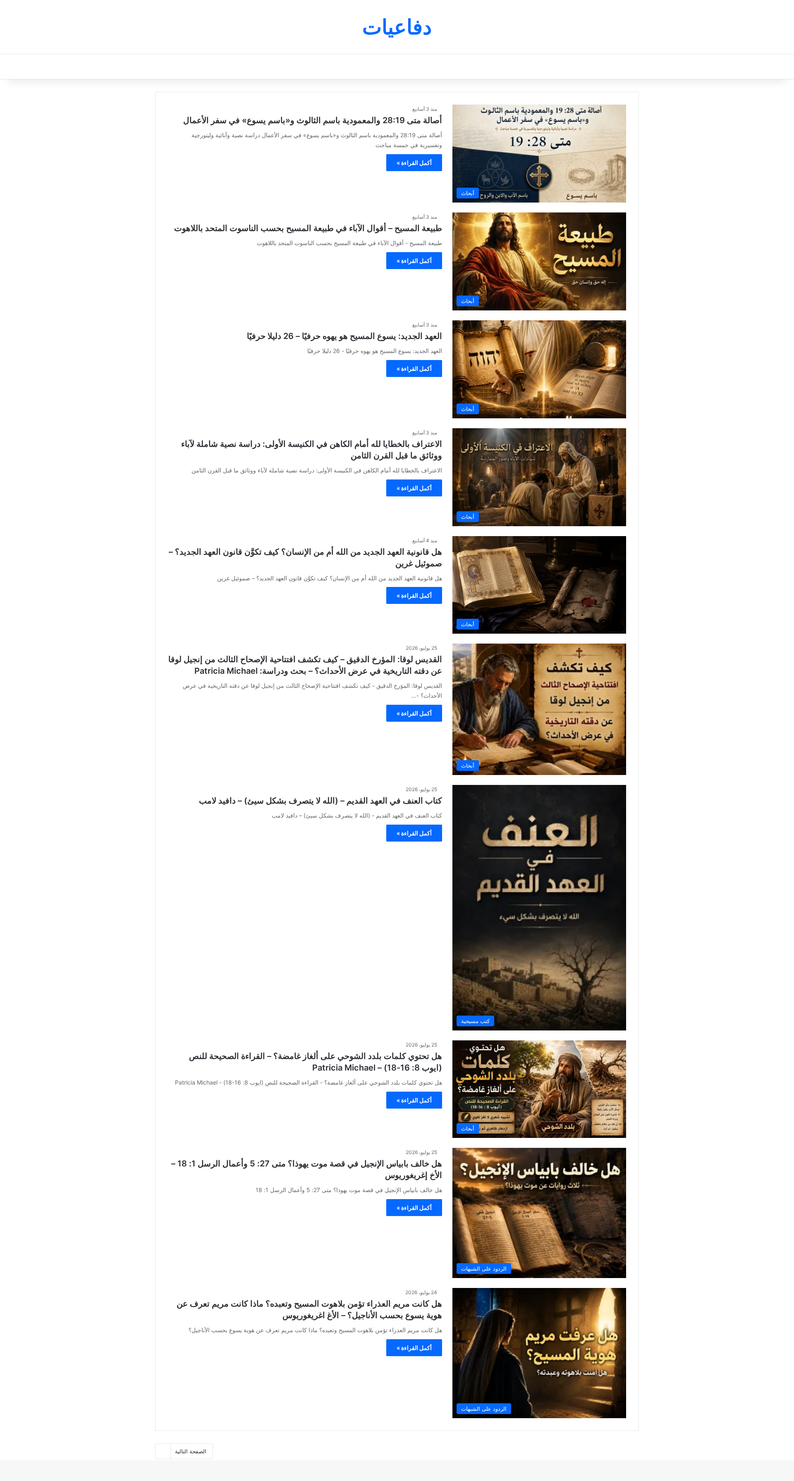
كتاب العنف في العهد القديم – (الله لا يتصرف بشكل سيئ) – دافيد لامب (320, 801)
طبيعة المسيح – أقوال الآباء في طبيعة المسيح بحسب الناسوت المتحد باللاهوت (308, 228)
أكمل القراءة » (414, 162)
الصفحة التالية (190, 1451)
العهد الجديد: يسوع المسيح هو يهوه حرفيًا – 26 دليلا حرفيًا (344, 336)
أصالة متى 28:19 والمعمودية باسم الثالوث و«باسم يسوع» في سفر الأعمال (312, 120)
